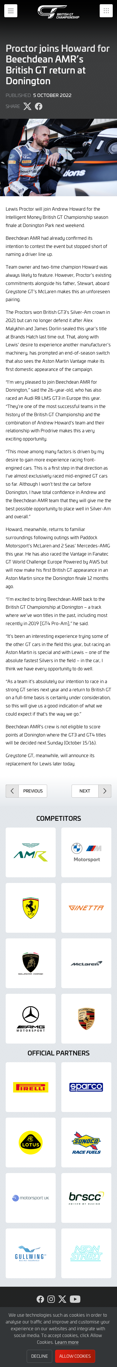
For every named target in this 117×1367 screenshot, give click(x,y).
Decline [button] (39, 1356)
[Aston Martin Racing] (31, 852)
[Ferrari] (31, 908)
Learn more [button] (67, 1342)
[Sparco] (86, 1087)
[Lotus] (31, 1142)
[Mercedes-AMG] (31, 1019)
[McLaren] (86, 963)
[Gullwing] (31, 1253)
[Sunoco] (86, 1142)
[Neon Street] (86, 1253)
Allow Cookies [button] (75, 1356)
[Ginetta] (86, 908)
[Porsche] (86, 1019)
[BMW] (86, 852)
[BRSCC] (86, 1198)
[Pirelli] (31, 1087)
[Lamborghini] (31, 963)
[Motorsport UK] (31, 1198)
